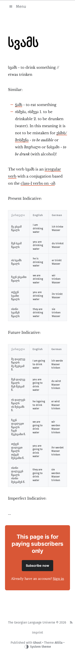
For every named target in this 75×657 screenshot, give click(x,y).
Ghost (37, 643)
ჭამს (18, 105)
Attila (59, 643)
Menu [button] (21, 6)
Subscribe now (37, 565)
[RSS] (71, 623)
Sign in (58, 579)
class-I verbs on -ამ (38, 183)
